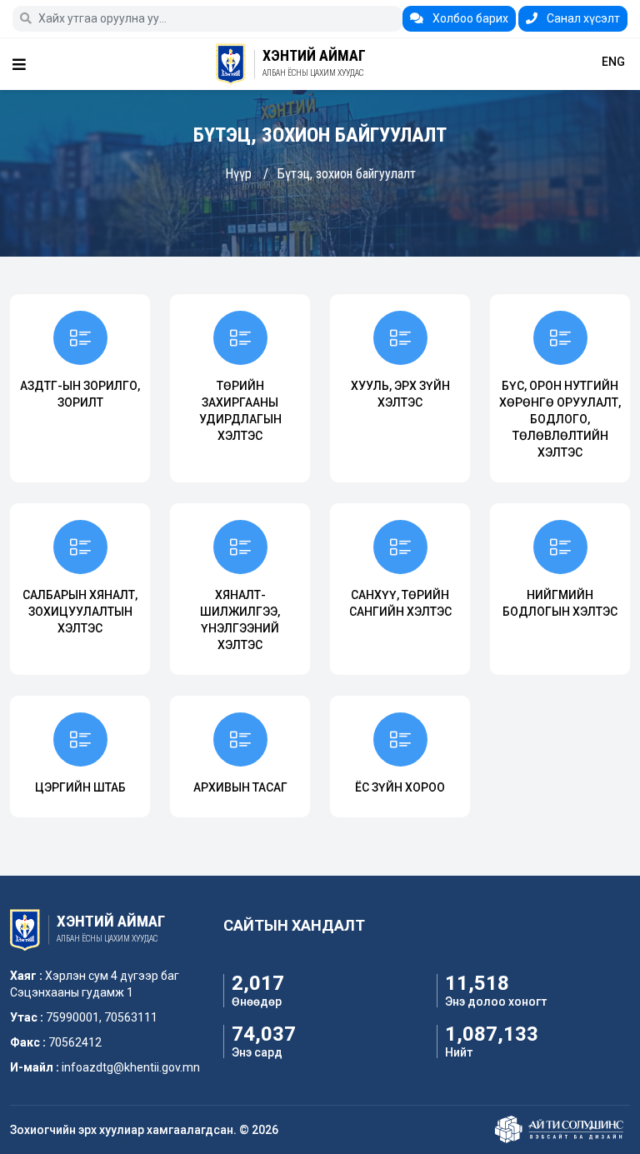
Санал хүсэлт (582, 18)
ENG (613, 61)
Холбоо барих (469, 18)
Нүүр (238, 174)
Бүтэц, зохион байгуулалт (347, 174)
